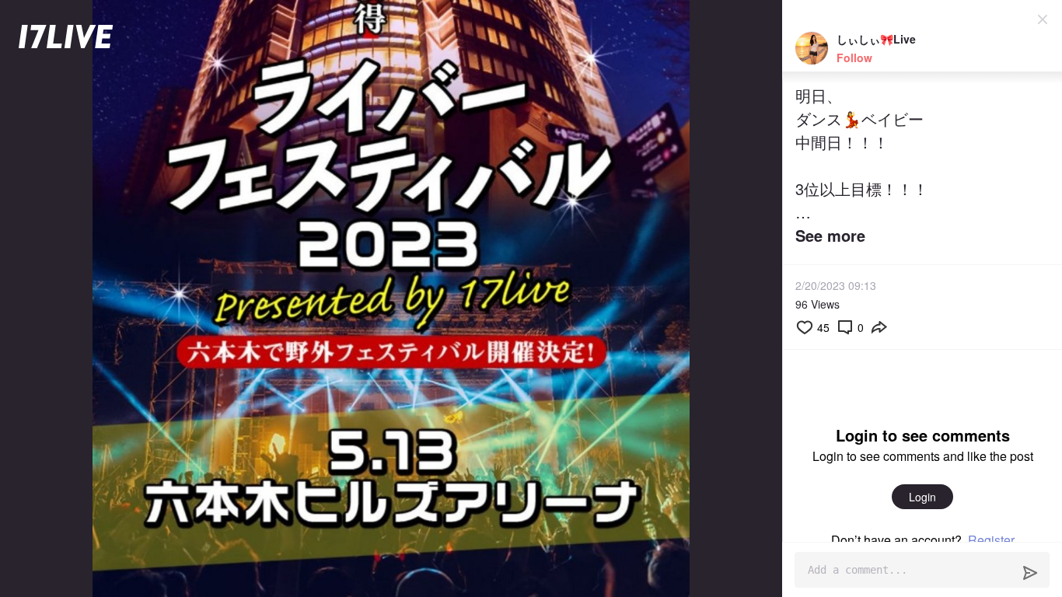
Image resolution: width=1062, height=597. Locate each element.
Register (991, 540)
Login (922, 496)
